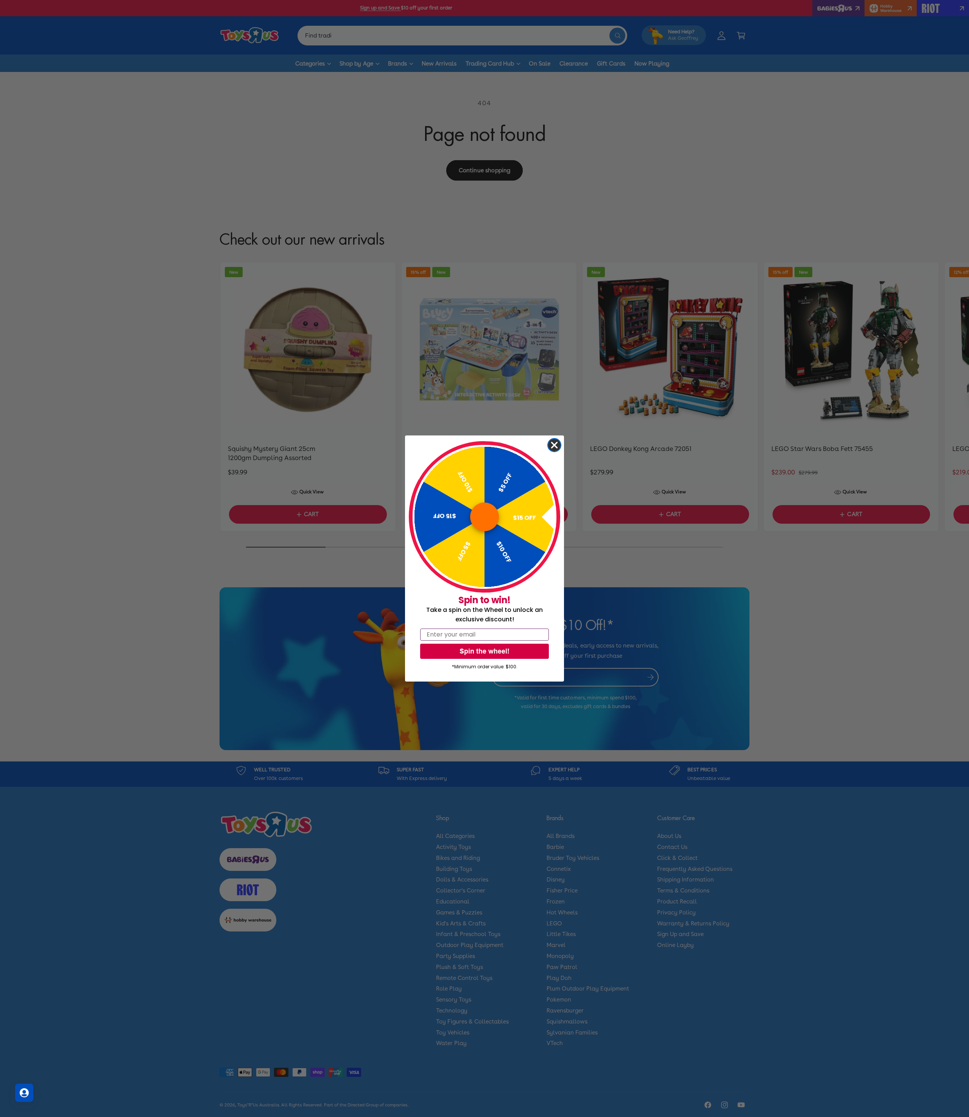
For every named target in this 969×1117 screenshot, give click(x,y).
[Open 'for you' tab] (24, 1093)
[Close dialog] (554, 445)
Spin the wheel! (484, 651)
